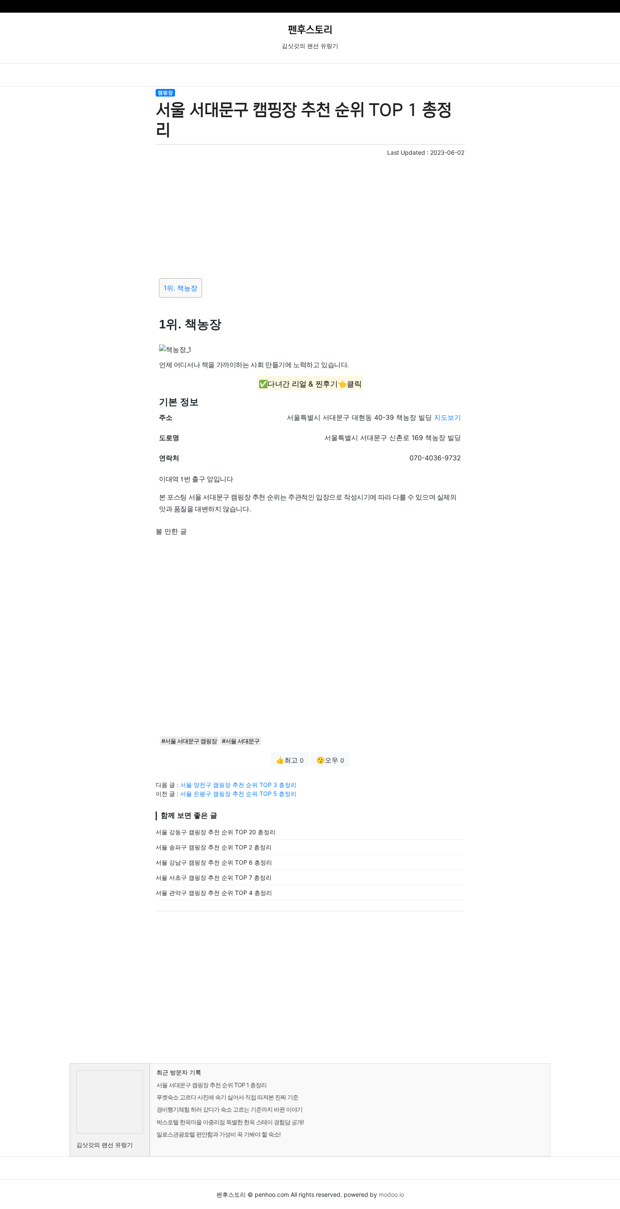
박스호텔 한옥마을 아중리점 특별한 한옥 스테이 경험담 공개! (230, 1122)
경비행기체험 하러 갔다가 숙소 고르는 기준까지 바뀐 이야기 (229, 1109)
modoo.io (391, 1194)
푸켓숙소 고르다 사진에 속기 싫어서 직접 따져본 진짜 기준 (227, 1097)
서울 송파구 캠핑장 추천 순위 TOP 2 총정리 (214, 847)
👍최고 (290, 760)
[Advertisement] (310, 216)
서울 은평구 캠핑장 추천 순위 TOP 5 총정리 (238, 793)
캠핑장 (165, 92)
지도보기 (447, 417)
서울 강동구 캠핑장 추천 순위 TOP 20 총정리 (215, 832)
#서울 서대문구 (240, 740)
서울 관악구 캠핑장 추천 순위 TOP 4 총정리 (214, 892)
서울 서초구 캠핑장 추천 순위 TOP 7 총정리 (214, 877)
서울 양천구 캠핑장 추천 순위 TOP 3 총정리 (238, 784)
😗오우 (330, 760)
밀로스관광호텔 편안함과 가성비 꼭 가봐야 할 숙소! (218, 1134)
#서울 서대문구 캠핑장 (189, 740)
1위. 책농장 (180, 288)
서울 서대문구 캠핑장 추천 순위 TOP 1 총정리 (211, 1084)
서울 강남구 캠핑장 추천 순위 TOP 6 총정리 (214, 862)
